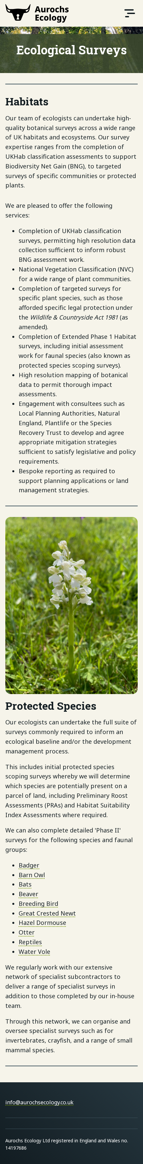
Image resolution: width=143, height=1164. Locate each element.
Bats (25, 884)
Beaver (28, 894)
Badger (29, 865)
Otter (27, 932)
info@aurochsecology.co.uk (39, 1102)
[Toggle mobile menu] (129, 13)
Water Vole (34, 952)
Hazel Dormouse (42, 923)
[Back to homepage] (37, 13)
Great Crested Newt (47, 913)
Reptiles (30, 942)
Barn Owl (32, 875)
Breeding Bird (38, 904)
